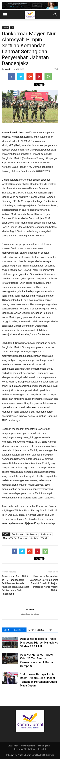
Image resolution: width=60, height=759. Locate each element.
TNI (12, 28)
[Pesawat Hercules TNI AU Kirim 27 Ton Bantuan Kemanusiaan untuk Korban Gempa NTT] (10, 658)
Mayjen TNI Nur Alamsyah (15, 538)
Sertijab (34, 538)
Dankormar (31, 534)
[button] (55, 14)
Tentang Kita (44, 745)
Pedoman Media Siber (24, 749)
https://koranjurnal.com (30, 614)
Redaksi (42, 749)
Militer (5, 28)
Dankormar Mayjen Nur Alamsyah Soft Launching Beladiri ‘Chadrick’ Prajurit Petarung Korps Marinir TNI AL (44, 583)
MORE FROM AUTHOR (40, 630)
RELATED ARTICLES (14, 630)
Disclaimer (13, 745)
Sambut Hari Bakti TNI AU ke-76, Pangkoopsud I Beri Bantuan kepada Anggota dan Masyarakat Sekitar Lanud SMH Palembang (16, 585)
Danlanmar (46, 534)
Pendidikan (7, 647)
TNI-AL (44, 538)
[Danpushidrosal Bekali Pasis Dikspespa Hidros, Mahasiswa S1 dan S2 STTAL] (10, 642)
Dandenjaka (17, 534)
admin (8, 69)
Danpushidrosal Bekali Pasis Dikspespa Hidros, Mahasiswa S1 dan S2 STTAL (39, 642)
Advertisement (28, 745)
